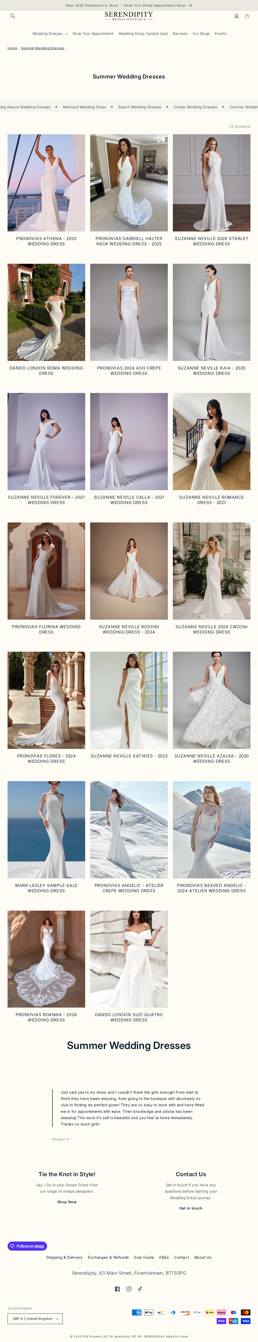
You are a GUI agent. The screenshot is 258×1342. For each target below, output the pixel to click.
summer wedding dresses (42, 48)
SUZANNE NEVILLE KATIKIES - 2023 (129, 755)
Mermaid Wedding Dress (65, 107)
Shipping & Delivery (64, 1257)
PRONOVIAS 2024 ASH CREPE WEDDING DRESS (129, 370)
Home (12, 48)
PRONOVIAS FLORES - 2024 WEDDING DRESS (46, 758)
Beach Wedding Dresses (121, 107)
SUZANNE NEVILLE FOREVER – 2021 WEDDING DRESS (46, 500)
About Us (203, 1257)
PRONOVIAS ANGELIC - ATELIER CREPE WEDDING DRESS (129, 888)
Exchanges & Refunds (108, 1257)
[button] (13, 16)
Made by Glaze (177, 1336)
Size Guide (144, 1257)
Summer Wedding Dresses (234, 107)
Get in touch (190, 1208)
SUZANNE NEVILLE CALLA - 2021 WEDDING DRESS (129, 500)
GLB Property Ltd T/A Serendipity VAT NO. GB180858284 (123, 1336)
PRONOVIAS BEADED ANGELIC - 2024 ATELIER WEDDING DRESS (211, 888)
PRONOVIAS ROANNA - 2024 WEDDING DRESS (46, 1017)
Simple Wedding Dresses (176, 107)
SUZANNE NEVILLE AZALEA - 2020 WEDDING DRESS (211, 758)
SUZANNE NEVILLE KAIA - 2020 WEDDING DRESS (212, 370)
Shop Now (67, 1202)
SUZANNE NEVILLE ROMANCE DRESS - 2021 (211, 500)
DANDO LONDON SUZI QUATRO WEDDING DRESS (129, 1017)
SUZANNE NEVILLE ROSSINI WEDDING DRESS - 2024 (129, 629)
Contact (181, 1257)
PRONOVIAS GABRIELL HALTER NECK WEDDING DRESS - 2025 (128, 241)
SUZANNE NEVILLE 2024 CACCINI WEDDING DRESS (211, 629)
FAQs (164, 1257)
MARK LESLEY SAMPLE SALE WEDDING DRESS (46, 888)
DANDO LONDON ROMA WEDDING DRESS (46, 370)
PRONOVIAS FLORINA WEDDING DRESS (46, 629)
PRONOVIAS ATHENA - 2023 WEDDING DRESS (46, 241)
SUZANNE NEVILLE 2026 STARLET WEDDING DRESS (211, 241)
